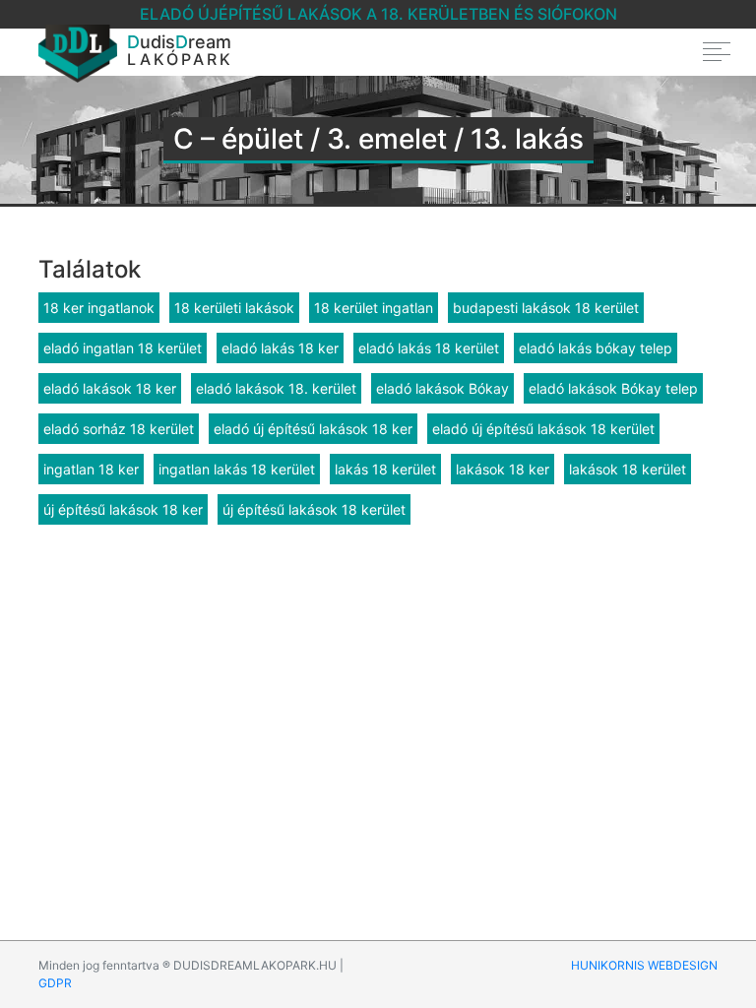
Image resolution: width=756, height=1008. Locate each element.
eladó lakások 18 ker (109, 388)
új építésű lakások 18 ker (123, 509)
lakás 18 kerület (385, 469)
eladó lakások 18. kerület (276, 388)
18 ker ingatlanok (99, 307)
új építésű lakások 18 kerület (314, 509)
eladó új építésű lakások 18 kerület (543, 428)
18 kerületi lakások (234, 307)
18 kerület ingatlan (373, 307)
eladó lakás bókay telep (595, 348)
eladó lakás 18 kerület (428, 348)
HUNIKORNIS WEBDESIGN (644, 965)
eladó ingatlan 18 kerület (122, 348)
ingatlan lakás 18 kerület (236, 469)
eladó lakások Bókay (442, 388)
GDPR (55, 983)
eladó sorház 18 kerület (118, 428)
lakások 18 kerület (627, 469)
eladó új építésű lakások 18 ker (313, 428)
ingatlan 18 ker (91, 469)
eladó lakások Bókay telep (613, 388)
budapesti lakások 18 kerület (546, 307)
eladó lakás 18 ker (280, 348)
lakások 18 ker (502, 469)
